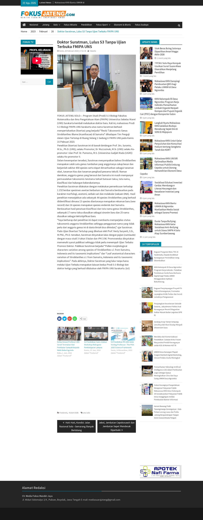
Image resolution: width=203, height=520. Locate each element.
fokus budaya (141, 24)
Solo (55, 24)
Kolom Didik (74, 412)
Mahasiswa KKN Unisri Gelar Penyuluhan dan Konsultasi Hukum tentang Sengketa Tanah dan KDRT (168, 145)
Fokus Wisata (70, 24)
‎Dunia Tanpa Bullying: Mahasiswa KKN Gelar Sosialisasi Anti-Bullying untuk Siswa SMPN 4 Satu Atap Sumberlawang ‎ (167, 227)
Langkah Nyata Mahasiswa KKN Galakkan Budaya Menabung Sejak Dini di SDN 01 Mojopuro (167, 127)
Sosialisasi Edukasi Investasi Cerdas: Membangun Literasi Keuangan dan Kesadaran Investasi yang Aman (168, 188)
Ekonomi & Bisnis (122, 24)
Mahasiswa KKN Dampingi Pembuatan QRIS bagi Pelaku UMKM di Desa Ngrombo (167, 86)
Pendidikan (86, 24)
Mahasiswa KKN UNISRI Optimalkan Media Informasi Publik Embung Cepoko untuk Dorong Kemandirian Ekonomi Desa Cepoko (160, 166)
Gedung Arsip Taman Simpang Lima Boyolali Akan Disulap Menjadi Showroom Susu (168, 325)
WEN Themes (111, 516)
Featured (63, 412)
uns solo (86, 412)
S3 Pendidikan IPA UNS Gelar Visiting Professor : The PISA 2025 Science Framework (122, 345)
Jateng (45, 24)
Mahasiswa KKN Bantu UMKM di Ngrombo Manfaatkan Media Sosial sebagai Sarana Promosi (167, 208)
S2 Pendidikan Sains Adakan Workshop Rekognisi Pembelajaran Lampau (95, 345)
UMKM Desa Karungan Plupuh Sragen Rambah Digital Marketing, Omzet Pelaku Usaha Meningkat (168, 355)
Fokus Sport (102, 24)
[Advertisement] (96, 291)
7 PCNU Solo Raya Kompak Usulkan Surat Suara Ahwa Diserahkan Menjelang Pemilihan (168, 68)
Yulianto (93, 51)
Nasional (34, 24)
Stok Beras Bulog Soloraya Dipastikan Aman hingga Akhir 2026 (168, 51)
